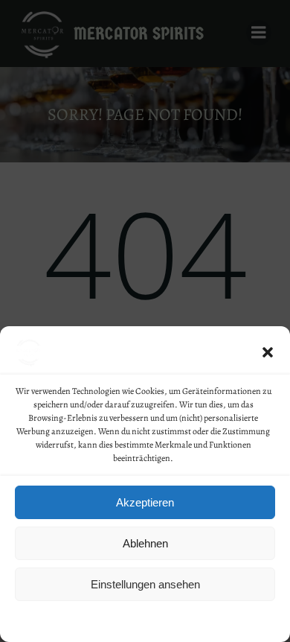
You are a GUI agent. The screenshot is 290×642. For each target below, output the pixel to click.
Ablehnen (145, 543)
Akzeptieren (145, 502)
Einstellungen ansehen (145, 584)
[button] (267, 352)
